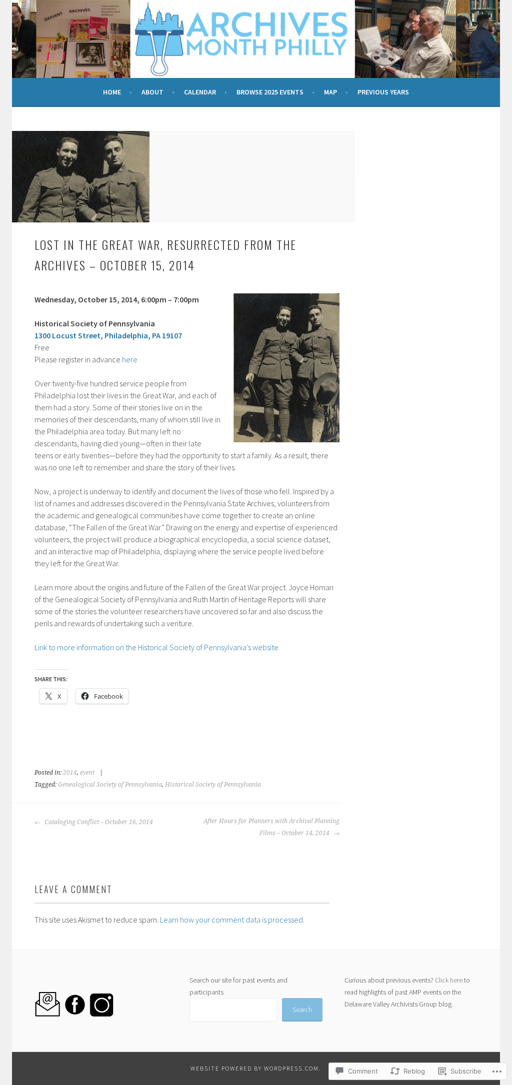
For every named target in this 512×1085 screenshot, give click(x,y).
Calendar (200, 91)
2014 (70, 772)
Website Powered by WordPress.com (254, 1068)
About (153, 91)
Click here (448, 980)
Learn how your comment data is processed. (232, 920)
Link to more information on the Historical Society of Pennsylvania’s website (156, 647)
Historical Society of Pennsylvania (213, 784)
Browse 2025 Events (270, 91)
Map (330, 91)
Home (112, 91)
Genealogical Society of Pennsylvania (110, 784)
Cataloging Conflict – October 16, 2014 (98, 822)
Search (302, 1009)
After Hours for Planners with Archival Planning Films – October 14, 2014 (272, 827)
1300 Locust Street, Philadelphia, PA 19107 (108, 335)
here (130, 359)
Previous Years (383, 91)
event (87, 772)
